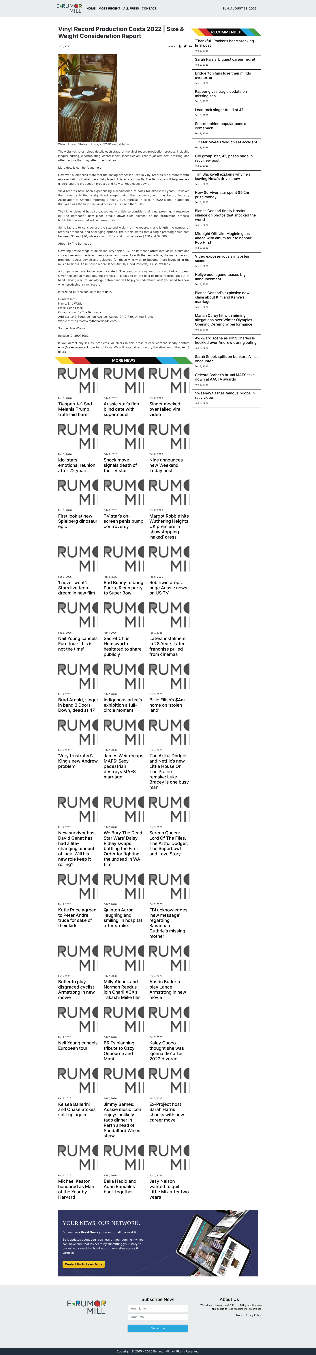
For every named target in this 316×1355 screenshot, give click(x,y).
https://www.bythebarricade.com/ (94, 321)
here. (108, 292)
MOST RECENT (109, 8)
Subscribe (158, 1328)
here (98, 167)
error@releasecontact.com (76, 347)
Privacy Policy (253, 1315)
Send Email (75, 308)
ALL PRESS (131, 8)
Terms (239, 1315)
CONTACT (149, 8)
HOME (91, 8)
